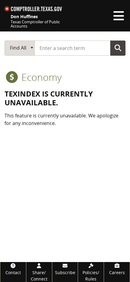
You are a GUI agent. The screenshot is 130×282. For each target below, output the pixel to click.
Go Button (117, 48)
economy (40, 77)
